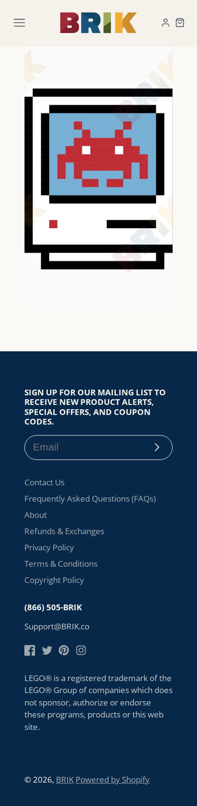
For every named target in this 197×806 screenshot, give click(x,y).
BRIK (65, 779)
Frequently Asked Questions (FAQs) (90, 498)
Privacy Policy (49, 547)
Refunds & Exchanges (64, 531)
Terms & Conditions (61, 563)
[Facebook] (29, 650)
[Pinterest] (63, 650)
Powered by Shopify (113, 779)
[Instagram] (81, 650)
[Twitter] (47, 650)
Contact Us (44, 482)
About (35, 514)
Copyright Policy (54, 579)
